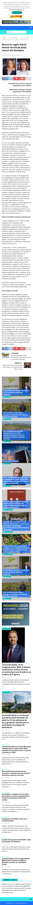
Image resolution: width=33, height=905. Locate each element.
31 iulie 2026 (7, 397)
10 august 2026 (8, 554)
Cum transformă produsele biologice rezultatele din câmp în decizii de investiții (15, 415)
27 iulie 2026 (6, 777)
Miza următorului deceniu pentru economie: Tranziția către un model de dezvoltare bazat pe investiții (16, 773)
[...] (2, 686)
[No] (31, 8)
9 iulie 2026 (6, 844)
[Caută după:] (16, 32)
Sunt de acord (17, 12)
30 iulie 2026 (7, 441)
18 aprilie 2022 (7, 55)
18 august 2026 (7, 677)
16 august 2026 (8, 509)
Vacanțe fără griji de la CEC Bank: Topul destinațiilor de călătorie (16, 841)
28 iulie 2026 (6, 730)
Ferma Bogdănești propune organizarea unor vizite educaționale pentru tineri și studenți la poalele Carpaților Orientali (14, 435)
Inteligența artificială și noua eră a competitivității (14, 820)
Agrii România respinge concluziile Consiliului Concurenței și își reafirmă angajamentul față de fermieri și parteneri (16, 504)
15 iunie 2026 (6, 867)
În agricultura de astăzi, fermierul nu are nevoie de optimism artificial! (15, 392)
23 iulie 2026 (6, 823)
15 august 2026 (8, 532)
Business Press (18, 55)
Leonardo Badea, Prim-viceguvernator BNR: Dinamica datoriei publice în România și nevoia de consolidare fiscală (16, 861)
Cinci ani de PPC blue (10, 461)
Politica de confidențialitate (16, 9)
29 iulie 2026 (7, 485)
